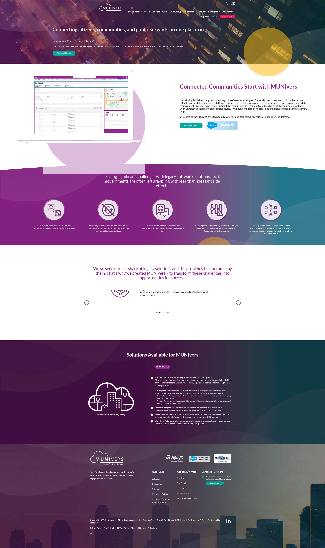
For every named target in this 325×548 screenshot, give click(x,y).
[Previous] (86, 302)
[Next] (238, 302)
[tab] (162, 367)
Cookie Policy (110, 528)
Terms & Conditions (165, 520)
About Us (227, 11)
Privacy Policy (96, 528)
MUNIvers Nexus (158, 11)
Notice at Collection (148, 528)
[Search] (226, 3)
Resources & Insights (207, 11)
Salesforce (188, 11)
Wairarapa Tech (148, 520)
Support (205, 16)
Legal (184, 520)
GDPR (178, 520)
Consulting (175, 11)
